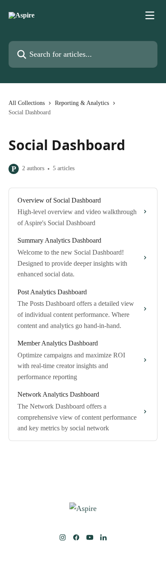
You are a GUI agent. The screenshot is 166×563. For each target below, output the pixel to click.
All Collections (27, 103)
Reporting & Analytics (82, 103)
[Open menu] (149, 15)
